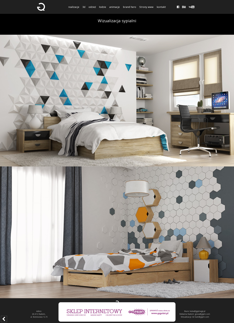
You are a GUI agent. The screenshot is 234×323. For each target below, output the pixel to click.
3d (83, 7)
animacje (114, 7)
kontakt (161, 7)
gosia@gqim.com (202, 314)
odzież (92, 7)
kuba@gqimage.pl (197, 311)
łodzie (102, 7)
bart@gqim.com (202, 317)
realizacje (73, 7)
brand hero (129, 7)
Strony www (146, 7)
